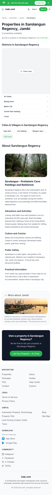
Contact (5, 386)
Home (4, 18)
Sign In (34, 9)
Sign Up (43, 9)
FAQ (4, 382)
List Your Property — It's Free (26, 353)
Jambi (21, 18)
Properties (6, 374)
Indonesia (13, 18)
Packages (6, 378)
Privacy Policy (8, 401)
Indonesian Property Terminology (17, 412)
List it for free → (43, 38)
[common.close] (48, 3)
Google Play (40, 3)
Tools (4, 424)
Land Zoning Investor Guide (14, 420)
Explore (32, 386)
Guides (32, 378)
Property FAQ (8, 416)
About (32, 374)
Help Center (34, 382)
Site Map (46, 416)
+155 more (8, 137)
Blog (44, 412)
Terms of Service (9, 397)
